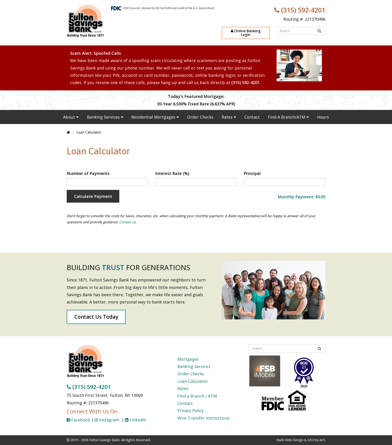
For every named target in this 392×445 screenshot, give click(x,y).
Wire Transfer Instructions (203, 418)
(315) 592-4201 (302, 9)
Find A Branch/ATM (287, 117)
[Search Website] (319, 31)
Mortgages (188, 359)
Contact (252, 117)
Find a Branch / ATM (197, 396)
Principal (252, 173)
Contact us (127, 222)
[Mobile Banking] (264, 370)
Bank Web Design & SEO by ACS (301, 440)
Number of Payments (88, 173)
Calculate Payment (93, 196)
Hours (323, 117)
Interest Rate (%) (172, 173)
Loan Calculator (192, 381)
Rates (228, 117)
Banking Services (104, 117)
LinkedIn (137, 420)
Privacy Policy (190, 410)
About (69, 117)
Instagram (109, 420)
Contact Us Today (96, 316)
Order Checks (200, 117)
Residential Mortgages (153, 117)
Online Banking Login (247, 32)
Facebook (80, 420)
